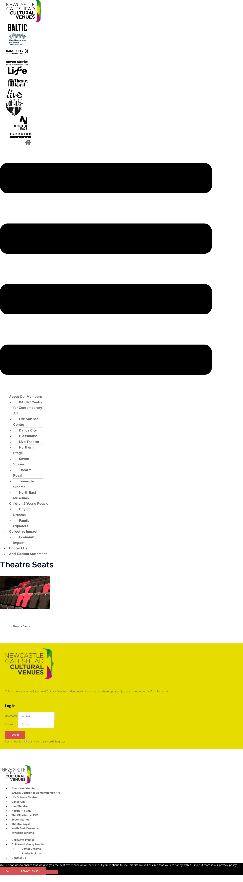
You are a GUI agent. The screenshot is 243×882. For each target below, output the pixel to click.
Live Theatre (29, 442)
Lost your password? (41, 741)
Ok (7, 871)
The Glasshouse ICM (24, 815)
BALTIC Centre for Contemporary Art (27, 407)
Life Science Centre (26, 422)
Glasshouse (28, 436)
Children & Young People (28, 504)
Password (11, 724)
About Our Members (25, 397)
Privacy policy (30, 871)
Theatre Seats (21, 626)
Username (11, 715)
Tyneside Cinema (23, 484)
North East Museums (24, 495)
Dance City (28, 430)
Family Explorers (21, 523)
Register (60, 741)
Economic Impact (24, 540)
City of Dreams (21, 512)
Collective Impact (23, 531)
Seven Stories (21, 461)
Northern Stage (23, 450)
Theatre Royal (22, 473)
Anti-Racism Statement (28, 554)
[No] (52, 872)
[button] (106, 269)
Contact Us (18, 548)
